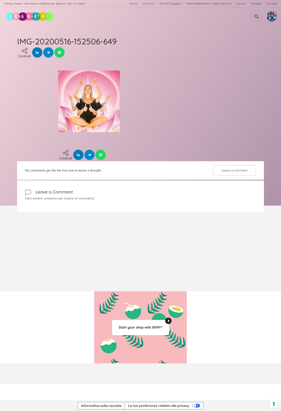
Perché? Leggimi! (170, 3)
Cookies (271, 3)
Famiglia (256, 3)
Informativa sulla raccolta (101, 406)
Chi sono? (148, 3)
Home (133, 3)
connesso (50, 198)
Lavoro (241, 3)
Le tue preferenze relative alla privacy (158, 406)
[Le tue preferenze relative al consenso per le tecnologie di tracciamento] (274, 404)
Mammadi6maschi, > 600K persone (208, 3)
